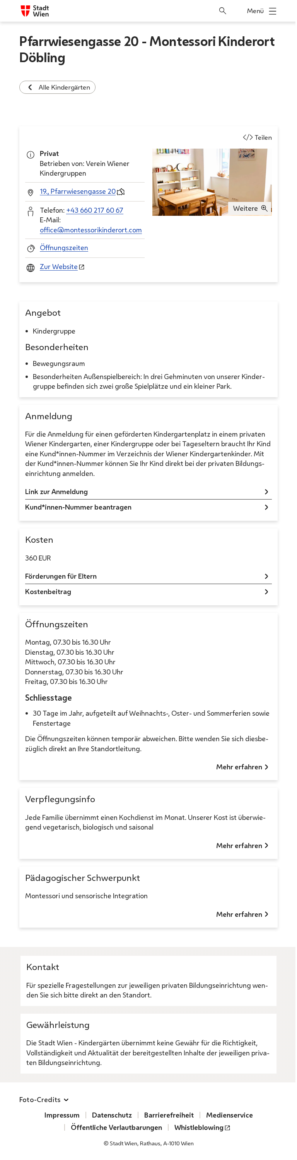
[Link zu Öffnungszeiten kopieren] (95, 626)
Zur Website (59, 266)
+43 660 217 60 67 (94, 210)
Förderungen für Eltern (61, 576)
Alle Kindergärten (64, 87)
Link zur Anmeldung (56, 491)
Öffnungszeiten (64, 247)
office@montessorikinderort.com (91, 229)
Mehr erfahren (239, 766)
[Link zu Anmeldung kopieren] (79, 418)
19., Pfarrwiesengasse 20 (78, 191)
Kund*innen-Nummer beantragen (78, 506)
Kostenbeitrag (48, 591)
